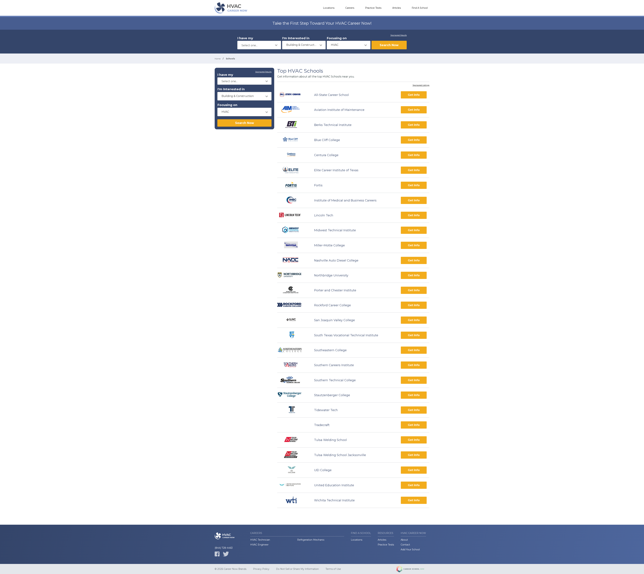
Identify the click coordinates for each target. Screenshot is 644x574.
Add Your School (410, 549)
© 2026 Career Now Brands (230, 569)
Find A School (420, 7)
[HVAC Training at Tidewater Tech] (293, 410)
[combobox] (259, 45)
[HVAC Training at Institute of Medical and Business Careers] (292, 200)
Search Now (389, 45)
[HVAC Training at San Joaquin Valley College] (292, 320)
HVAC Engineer (259, 544)
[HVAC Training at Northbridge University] (292, 275)
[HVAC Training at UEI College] (293, 470)
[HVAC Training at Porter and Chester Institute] (292, 290)
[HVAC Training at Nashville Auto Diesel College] (293, 260)
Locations (328, 7)
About (404, 539)
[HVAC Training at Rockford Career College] (292, 305)
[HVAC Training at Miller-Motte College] (292, 245)
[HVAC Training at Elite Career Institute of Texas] (293, 170)
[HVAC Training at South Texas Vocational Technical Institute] (292, 335)
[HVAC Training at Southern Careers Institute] (292, 365)
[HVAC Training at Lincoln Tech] (292, 215)
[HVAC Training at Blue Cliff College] (293, 140)
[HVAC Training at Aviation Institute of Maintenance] (292, 110)
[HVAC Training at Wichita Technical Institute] (293, 500)
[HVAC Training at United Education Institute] (292, 485)
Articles (396, 7)
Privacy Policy (261, 569)
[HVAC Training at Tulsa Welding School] (292, 440)
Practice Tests (373, 7)
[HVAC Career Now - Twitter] (226, 554)
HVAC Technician (260, 539)
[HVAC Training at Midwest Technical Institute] (292, 230)
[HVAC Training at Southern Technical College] (292, 380)
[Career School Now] (412, 569)
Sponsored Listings (421, 85)
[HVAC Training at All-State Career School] (292, 95)
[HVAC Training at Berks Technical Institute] (292, 125)
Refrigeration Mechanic (311, 539)
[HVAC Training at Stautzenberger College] (292, 395)
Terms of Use (333, 569)
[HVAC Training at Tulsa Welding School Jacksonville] (292, 455)
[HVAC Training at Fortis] (292, 185)
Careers (349, 7)
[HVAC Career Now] (231, 7)
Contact (405, 544)
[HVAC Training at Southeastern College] (293, 350)
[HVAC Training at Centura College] (292, 155)
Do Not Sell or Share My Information (297, 569)
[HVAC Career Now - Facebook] (217, 554)
